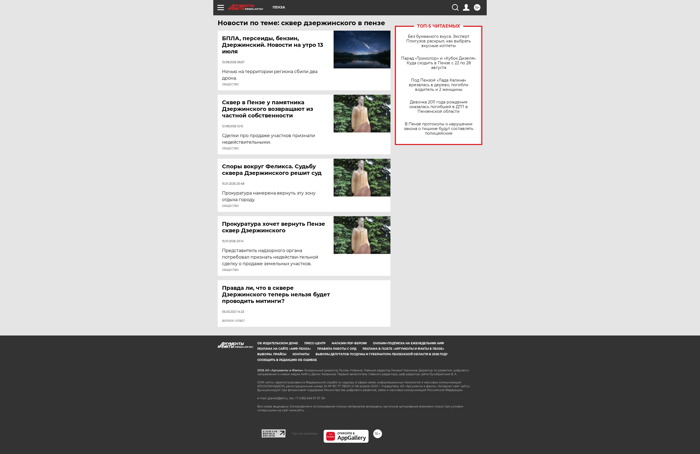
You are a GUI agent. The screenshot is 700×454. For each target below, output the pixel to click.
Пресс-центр (314, 343)
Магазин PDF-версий (349, 343)
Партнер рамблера (304, 433)
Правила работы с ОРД (336, 349)
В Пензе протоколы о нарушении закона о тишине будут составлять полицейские (438, 129)
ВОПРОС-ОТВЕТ (233, 321)
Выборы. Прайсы (271, 354)
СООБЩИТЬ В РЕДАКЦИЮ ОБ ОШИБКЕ (287, 360)
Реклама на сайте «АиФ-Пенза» (284, 349)
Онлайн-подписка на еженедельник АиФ (408, 343)
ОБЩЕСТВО (230, 84)
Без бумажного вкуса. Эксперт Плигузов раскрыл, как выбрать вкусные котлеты (438, 41)
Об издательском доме (277, 343)
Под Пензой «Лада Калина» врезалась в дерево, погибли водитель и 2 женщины (438, 85)
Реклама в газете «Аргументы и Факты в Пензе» (403, 349)
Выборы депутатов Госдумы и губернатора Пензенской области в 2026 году (382, 354)
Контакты (301, 354)
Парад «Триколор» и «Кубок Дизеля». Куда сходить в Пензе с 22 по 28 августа (438, 63)
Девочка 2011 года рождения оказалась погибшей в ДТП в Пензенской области (438, 107)
